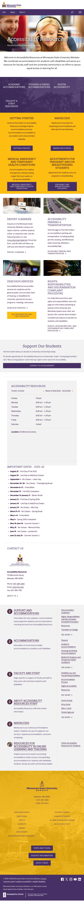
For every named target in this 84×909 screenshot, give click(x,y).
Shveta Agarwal (67, 712)
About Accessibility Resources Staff (28, 702)
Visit (4, 12)
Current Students (62, 816)
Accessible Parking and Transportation (59, 252)
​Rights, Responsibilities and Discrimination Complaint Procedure (70, 619)
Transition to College (69, 630)
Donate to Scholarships (42, 366)
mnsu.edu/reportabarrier (17, 240)
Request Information (42, 856)
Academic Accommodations (14, 85)
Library (21, 828)
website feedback (38, 881)
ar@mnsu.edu (18, 587)
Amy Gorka (65, 704)
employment (21, 832)
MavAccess (21, 722)
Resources (65, 626)
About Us (11, 596)
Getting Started (22, 148)
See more (65, 635)
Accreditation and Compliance (21, 836)
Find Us (22, 820)
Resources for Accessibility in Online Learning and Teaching (30, 746)
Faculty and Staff (27, 673)
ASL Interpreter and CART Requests (21, 315)
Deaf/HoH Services (16, 308)
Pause (77, 19)
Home (9, 45)
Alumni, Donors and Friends (62, 820)
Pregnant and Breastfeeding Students (62, 186)
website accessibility (23, 881)
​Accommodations (26, 640)
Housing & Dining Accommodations (39, 85)
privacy (43, 879)
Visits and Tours (42, 848)
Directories (22, 816)
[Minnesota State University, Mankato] (42, 786)
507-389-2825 (19, 584)
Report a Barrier (15, 252)
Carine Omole (66, 700)
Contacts (22, 824)
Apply (12, 12)
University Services (32, 45)
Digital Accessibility (62, 85)
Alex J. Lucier (66, 708)
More (22, 12)
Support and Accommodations (26, 612)
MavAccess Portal (62, 148)
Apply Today (42, 863)
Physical (64, 640)
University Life (18, 45)
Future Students (62, 812)
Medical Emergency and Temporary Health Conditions (21, 186)
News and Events (21, 812)
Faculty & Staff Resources (11, 104)
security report (9, 881)
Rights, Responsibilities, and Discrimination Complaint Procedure (62, 328)
